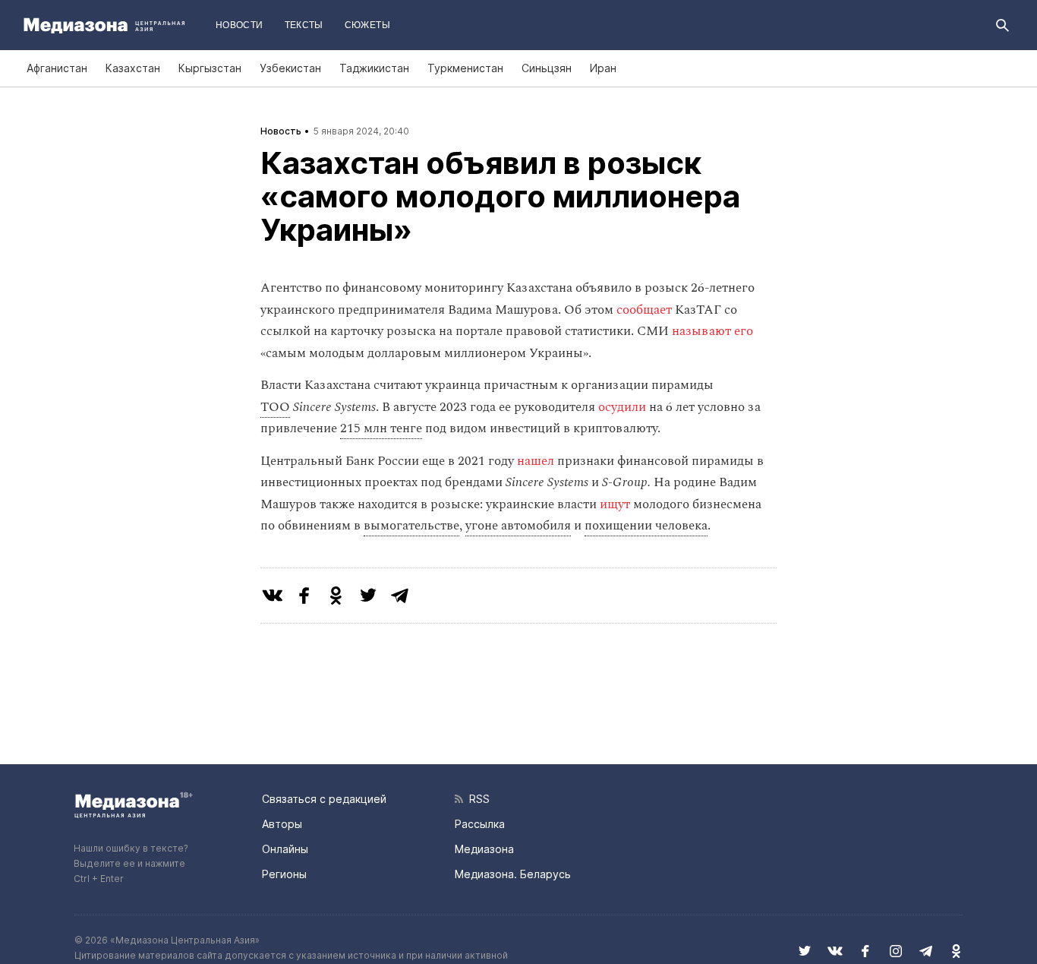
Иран (603, 68)
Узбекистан (290, 68)
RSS (476, 798)
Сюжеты (367, 25)
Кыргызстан (209, 68)
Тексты (304, 25)
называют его (712, 331)
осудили (623, 407)
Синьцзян (547, 68)
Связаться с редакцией (324, 798)
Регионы (284, 874)
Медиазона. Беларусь (513, 874)
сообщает (645, 310)
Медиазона (484, 848)
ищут (616, 504)
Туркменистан (465, 68)
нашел (537, 461)
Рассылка (480, 823)
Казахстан (133, 68)
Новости (239, 25)
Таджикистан (374, 68)
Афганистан (57, 68)
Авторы (282, 823)
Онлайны (285, 848)
